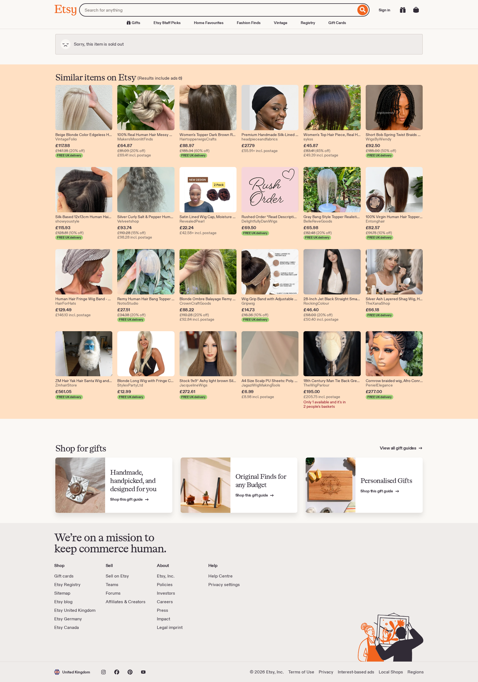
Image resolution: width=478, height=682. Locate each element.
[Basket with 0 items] (416, 10)
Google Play (114, 646)
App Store (73, 646)
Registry (308, 22)
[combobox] (217, 10)
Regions (415, 672)
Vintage (280, 22)
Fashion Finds (249, 22)
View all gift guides (398, 448)
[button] (72, 672)
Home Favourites (209, 22)
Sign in (384, 10)
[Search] (363, 10)
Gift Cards (337, 22)
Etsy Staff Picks (167, 22)
